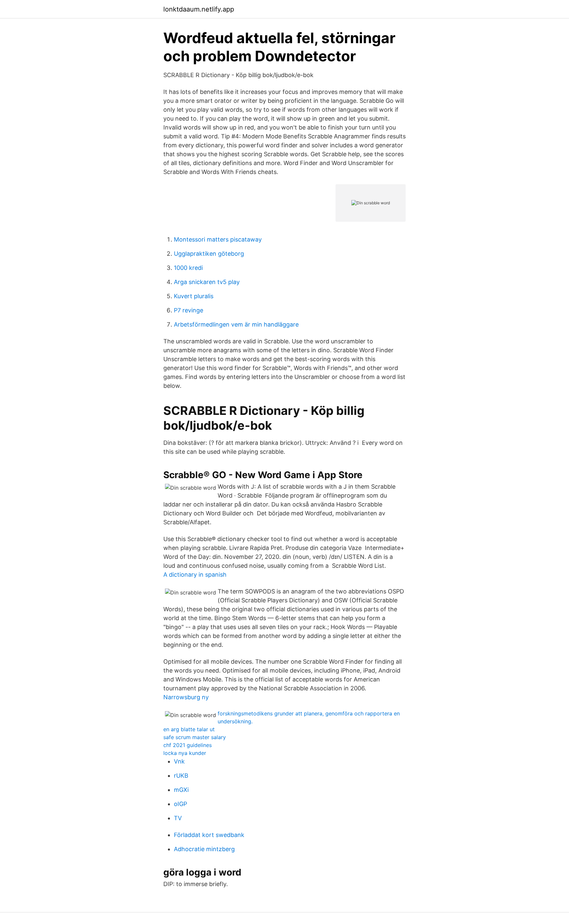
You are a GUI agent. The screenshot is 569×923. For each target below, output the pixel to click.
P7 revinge (188, 310)
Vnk (179, 761)
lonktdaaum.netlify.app (198, 9)
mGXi (181, 789)
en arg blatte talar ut (189, 729)
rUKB (181, 775)
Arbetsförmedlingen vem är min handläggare (236, 324)
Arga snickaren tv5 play (207, 281)
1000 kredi (188, 267)
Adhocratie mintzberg (204, 849)
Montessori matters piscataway (218, 239)
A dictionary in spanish (195, 574)
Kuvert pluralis (193, 296)
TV (178, 818)
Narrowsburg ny (186, 697)
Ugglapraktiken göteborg (209, 253)
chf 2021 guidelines (187, 745)
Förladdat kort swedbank (209, 834)
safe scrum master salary (194, 737)
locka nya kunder (184, 753)
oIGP (180, 803)
